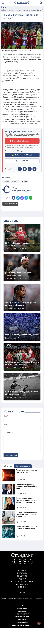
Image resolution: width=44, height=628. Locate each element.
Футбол (15, 181)
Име (6, 416)
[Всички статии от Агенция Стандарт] (6, 189)
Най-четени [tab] (7, 466)
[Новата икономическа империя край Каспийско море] (8, 489)
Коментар (8, 432)
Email (5, 424)
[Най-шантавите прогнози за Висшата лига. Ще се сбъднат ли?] (22, 357)
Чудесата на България (22, 581)
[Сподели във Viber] (22, 198)
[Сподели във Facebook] (13, 198)
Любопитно (22, 584)
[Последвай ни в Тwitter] (25, 561)
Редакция (22, 611)
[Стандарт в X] (34, 169)
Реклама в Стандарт (22, 617)
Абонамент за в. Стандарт (22, 625)
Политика (22, 573)
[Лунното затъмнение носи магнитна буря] (8, 475)
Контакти (22, 620)
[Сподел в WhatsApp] (30, 198)
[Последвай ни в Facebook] (14, 561)
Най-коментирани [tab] (23, 466)
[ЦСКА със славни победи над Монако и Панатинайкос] (22, 386)
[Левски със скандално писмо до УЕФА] (22, 327)
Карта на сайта (22, 622)
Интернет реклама (22, 614)
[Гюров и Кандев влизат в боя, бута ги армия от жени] (8, 531)
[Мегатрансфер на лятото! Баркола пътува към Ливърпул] (22, 297)
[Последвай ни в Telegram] (30, 561)
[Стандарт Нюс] (22, 557)
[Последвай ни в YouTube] (20, 561)
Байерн (24, 181)
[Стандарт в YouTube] (25, 169)
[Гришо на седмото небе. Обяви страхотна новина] (22, 267)
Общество (22, 576)
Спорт (11, 10)
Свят (22, 590)
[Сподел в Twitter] (18, 198)
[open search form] (41, 3)
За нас (22, 606)
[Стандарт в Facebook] (20, 169)
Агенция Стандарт (21, 191)
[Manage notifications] (39, 623)
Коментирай (11, 204)
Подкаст (22, 579)
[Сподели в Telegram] (26, 198)
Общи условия (22, 608)
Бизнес (22, 587)
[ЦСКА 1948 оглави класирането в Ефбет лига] (22, 238)
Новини (4, 10)
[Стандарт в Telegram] (30, 169)
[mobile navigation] (3, 3)
